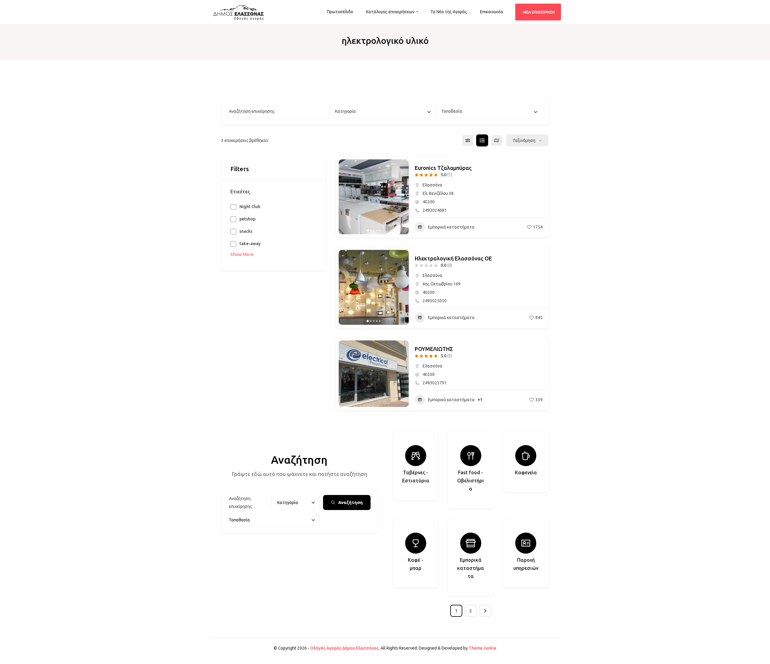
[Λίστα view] (482, 140)
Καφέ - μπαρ (415, 564)
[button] (346, 196)
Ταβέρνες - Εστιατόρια (415, 476)
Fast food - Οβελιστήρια (470, 480)
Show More (242, 254)
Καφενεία (526, 472)
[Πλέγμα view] (468, 140)
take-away (249, 243)
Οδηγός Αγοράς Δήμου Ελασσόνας (344, 648)
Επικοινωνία (491, 11)
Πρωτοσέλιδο (340, 11)
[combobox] (385, 111)
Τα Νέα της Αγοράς (448, 11)
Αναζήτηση (350, 502)
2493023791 (435, 382)
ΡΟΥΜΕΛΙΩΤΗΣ (434, 349)
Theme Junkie (482, 648)
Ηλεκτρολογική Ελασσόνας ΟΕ (453, 258)
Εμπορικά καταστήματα (451, 227)
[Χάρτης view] (497, 140)
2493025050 (435, 300)
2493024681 (435, 210)
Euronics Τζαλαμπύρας (443, 168)
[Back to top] (764, 658)
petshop (247, 219)
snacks (245, 231)
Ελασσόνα (432, 185)
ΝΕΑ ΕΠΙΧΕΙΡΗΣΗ (539, 12)
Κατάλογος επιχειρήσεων (390, 11)
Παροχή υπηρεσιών (525, 564)
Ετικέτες (240, 191)
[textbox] (345, 111)
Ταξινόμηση (524, 140)
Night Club (249, 206)
